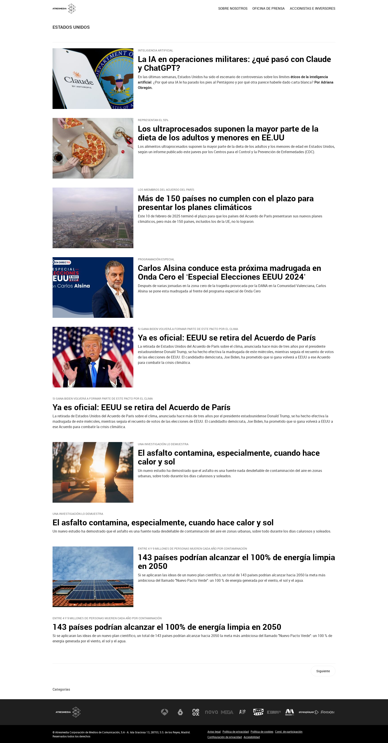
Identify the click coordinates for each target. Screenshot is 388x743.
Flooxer (327, 712)
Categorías (61, 689)
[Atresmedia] (196, 12)
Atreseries (242, 712)
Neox (196, 712)
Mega (227, 712)
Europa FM (274, 712)
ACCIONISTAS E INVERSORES (312, 8)
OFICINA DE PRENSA (268, 8)
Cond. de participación (288, 731)
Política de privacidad (236, 731)
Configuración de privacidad (224, 737)
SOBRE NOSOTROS (232, 8)
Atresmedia (68, 712)
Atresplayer (309, 712)
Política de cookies (262, 731)
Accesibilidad (252, 737)
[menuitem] (233, 8)
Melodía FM (289, 712)
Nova (211, 712)
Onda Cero (258, 712)
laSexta (180, 712)
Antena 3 (164, 712)
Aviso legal (214, 731)
